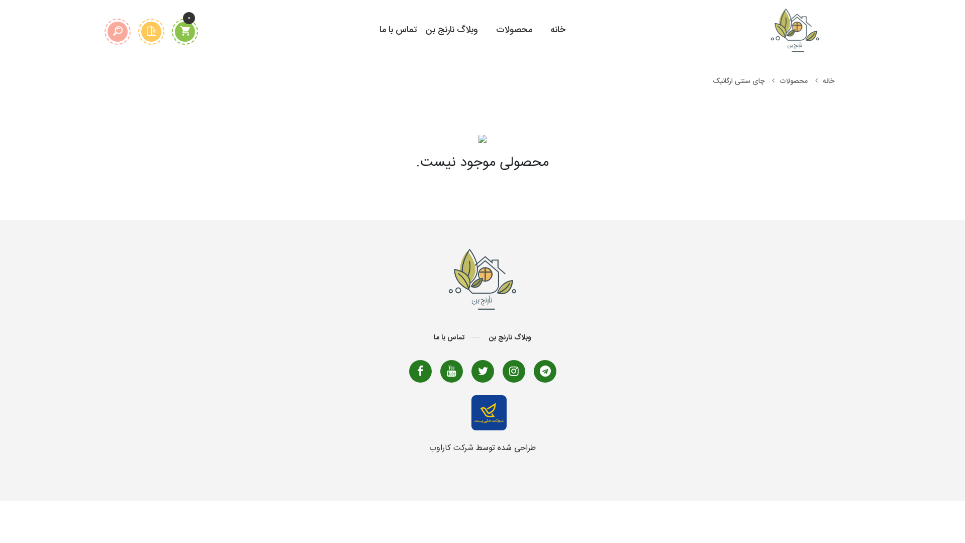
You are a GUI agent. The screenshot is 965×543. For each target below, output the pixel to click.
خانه (557, 30)
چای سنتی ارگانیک (738, 81)
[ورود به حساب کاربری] (151, 32)
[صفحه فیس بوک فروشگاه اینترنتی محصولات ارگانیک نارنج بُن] (420, 371)
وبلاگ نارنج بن (452, 30)
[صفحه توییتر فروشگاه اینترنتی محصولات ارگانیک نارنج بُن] (482, 371)
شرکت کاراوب (451, 448)
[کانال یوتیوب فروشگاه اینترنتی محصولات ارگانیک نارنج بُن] (451, 371)
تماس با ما (398, 30)
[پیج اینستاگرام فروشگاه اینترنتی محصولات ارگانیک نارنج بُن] (514, 371)
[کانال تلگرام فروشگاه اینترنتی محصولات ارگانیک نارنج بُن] (545, 371)
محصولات (514, 30)
